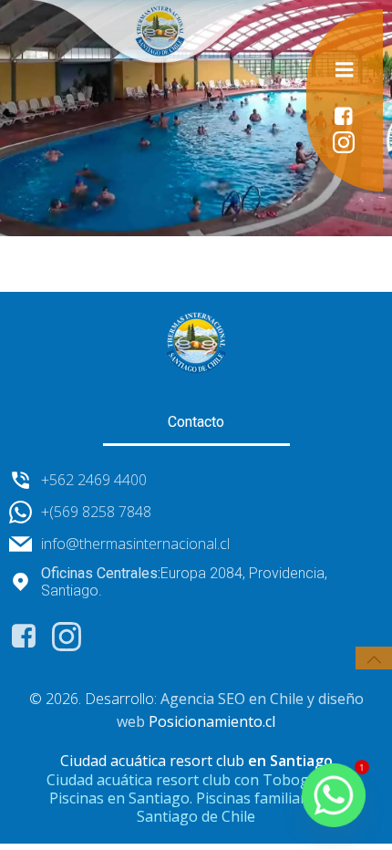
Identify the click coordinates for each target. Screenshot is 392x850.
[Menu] (344, 70)
